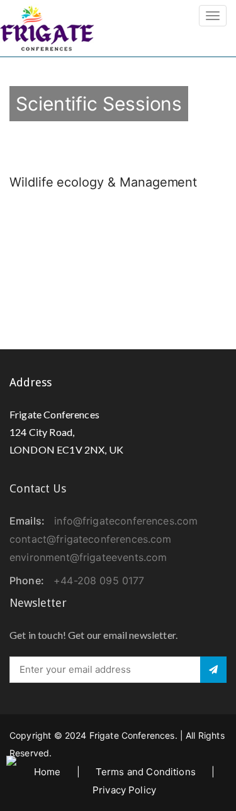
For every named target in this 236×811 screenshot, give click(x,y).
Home (47, 772)
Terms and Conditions (146, 772)
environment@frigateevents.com (88, 557)
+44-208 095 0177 (98, 580)
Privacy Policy (124, 790)
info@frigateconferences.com (126, 520)
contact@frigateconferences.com (90, 539)
